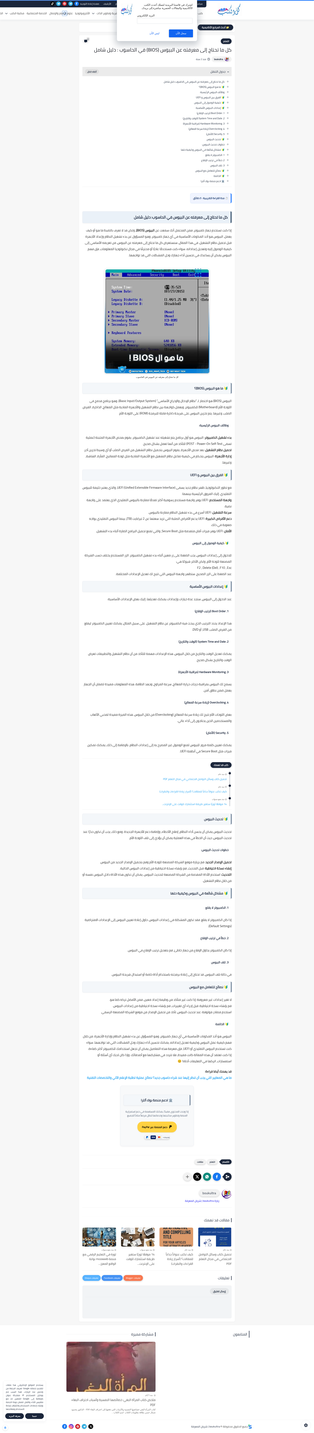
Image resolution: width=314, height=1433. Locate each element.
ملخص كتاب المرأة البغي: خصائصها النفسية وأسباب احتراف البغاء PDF (113, 1402)
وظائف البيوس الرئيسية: (212, 92)
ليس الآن (154, 33)
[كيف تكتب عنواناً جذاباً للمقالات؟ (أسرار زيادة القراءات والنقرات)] (176, 1237)
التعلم (226, 41)
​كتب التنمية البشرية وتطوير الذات (115, 13)
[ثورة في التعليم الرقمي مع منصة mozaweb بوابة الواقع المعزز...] (99, 1237)
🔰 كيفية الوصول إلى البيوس (209, 102)
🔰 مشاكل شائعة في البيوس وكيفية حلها (203, 149)
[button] (217, 1177)
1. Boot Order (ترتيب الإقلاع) (211, 113)
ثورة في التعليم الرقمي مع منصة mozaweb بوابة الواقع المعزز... (99, 1259)
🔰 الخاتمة (219, 176)
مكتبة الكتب (17, 13)
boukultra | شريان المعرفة (205, 1426)
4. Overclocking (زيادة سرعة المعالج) (207, 128)
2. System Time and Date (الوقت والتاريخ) (204, 118)
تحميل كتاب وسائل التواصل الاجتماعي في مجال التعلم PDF (195, 779)
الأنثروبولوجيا (82, 13)
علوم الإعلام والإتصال (61, 13)
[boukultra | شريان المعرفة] (229, 9)
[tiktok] (52, 3)
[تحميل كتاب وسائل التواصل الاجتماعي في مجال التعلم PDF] (215, 1237)
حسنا (34, 1416)
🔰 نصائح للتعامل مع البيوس (210, 170)
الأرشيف (107, 4)
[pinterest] (64, 3)
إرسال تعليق (219, 1291)
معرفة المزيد (14, 1416)
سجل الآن (181, 33)
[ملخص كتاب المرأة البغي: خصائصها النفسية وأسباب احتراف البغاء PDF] (111, 1367)
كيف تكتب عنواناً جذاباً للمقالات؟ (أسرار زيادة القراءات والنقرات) (193, 791)
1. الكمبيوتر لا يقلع (215, 155)
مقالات (200, 1162)
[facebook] (76, 3)
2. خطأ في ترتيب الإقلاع (213, 160)
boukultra (218, 59)
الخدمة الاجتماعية (37, 13)
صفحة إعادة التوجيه (89, 4)
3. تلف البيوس (217, 165)
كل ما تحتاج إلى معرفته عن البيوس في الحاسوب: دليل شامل (194, 81)
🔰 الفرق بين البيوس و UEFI (210, 97)
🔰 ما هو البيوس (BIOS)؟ (212, 87)
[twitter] (90, 1426)
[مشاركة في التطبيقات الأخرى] (187, 1177)
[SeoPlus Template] (250, 1426)
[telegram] (70, 3)
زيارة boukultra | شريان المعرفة (202, 1200)
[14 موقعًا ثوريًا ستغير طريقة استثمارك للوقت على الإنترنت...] (138, 1237)
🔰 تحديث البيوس (216, 139)
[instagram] (71, 1426)
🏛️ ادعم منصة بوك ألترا (213, 181)
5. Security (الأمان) (215, 134)
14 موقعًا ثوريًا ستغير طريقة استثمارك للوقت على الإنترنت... (194, 804)
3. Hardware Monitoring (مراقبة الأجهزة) (204, 123)
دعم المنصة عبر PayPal (154, 1127)
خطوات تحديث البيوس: (213, 144)
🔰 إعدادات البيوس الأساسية (210, 107)
